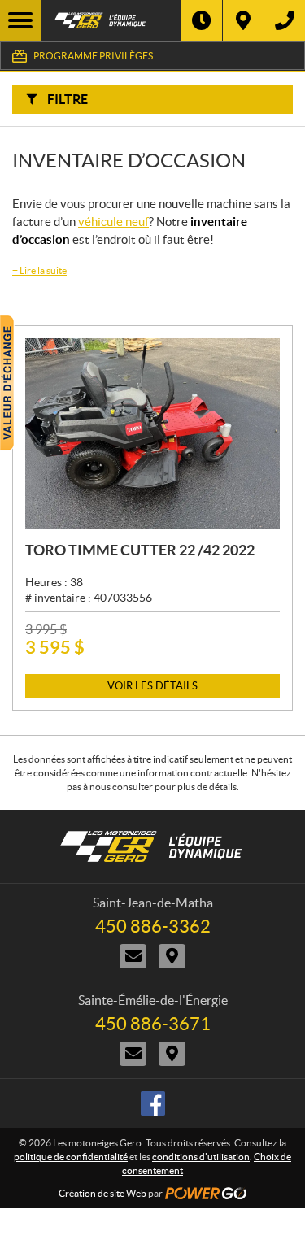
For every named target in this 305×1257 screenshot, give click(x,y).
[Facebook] (153, 1103)
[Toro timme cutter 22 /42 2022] (152, 433)
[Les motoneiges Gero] (111, 20)
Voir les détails (152, 686)
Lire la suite (39, 270)
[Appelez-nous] (284, 20)
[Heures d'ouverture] (201, 20)
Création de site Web (102, 1193)
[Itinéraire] (243, 20)
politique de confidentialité (71, 1156)
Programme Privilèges (93, 55)
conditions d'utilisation (201, 1156)
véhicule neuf (113, 221)
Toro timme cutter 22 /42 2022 (140, 550)
